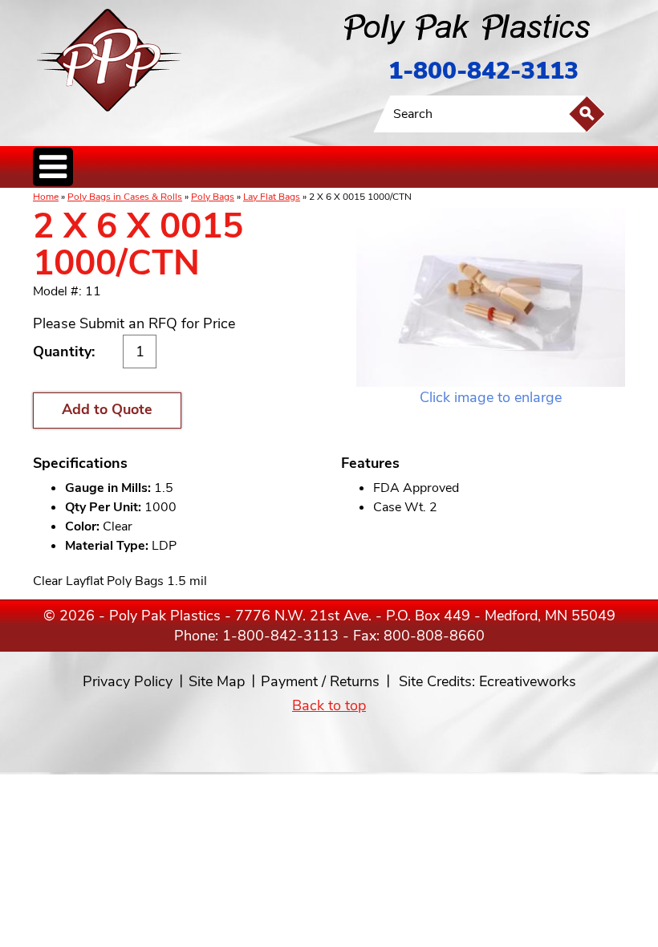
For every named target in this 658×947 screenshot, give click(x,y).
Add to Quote (107, 409)
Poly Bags (212, 196)
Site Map (217, 681)
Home (46, 196)
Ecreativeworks (527, 681)
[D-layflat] (490, 297)
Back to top (329, 705)
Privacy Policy (128, 681)
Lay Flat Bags (271, 196)
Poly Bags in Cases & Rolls (124, 196)
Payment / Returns (320, 681)
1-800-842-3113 (483, 71)
